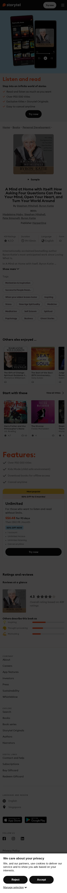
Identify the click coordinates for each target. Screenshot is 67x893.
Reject (15, 879)
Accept (41, 879)
